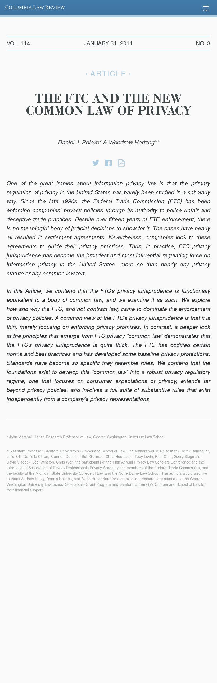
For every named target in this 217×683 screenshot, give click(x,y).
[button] (206, 7)
